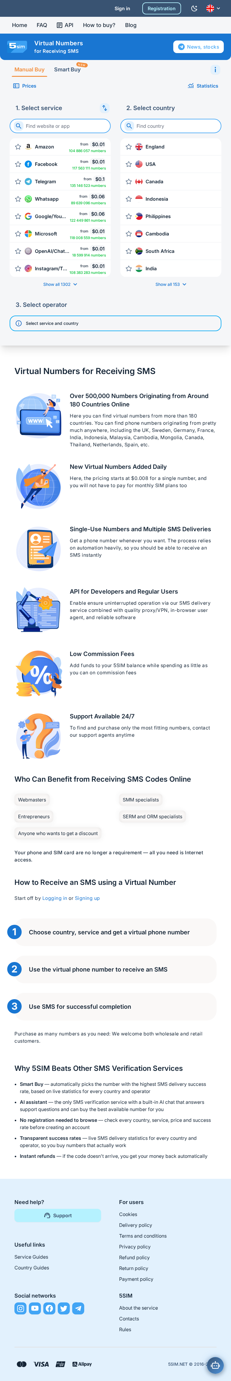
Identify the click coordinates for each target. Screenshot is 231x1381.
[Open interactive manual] (215, 70)
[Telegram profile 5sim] (78, 1308)
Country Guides (31, 1268)
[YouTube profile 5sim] (35, 1308)
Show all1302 (57, 284)
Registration (162, 8)
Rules (125, 1329)
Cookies (128, 1214)
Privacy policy (135, 1247)
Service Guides (31, 1257)
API (69, 25)
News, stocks (203, 47)
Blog (131, 25)
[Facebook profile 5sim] (49, 1308)
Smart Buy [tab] (69, 68)
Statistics (207, 86)
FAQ (42, 25)
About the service (138, 1308)
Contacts (129, 1319)
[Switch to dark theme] (194, 8)
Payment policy (136, 1279)
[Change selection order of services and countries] (105, 108)
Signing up (87, 898)
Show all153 (168, 284)
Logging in (54, 898)
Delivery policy (135, 1225)
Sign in (122, 8)
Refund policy (134, 1257)
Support (62, 1215)
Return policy (133, 1268)
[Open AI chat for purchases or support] (215, 1365)
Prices (29, 86)
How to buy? (99, 25)
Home (19, 25)
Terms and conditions (143, 1236)
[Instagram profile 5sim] (20, 1308)
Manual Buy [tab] (29, 69)
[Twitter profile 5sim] (64, 1308)
